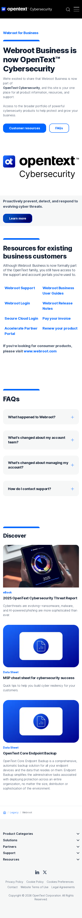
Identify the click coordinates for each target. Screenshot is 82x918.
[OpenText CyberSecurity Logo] (27, 9)
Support (9, 853)
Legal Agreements (63, 887)
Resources (11, 859)
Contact (12, 887)
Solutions (10, 840)
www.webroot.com (40, 351)
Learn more (17, 218)
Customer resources (24, 128)
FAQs (59, 128)
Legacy (14, 812)
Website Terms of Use (34, 887)
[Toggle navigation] (76, 9)
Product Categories (18, 834)
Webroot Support (20, 288)
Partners (9, 847)
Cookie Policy (35, 881)
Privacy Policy (14, 881)
